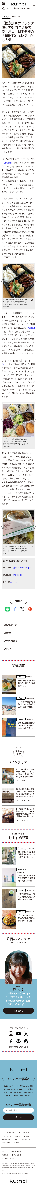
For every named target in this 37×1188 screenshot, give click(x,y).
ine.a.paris (14, 582)
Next (34, 280)
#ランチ (7, 649)
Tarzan (16, 1139)
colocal (25, 1139)
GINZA (17, 1136)
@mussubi (17, 575)
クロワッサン (6, 1136)
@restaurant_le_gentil (22, 567)
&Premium (6, 1139)
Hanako (26, 1136)
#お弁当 (7, 633)
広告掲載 (5, 1155)
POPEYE (17, 1143)
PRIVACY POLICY (8, 1158)
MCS (3, 1151)
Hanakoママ (6, 1143)
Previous (2, 280)
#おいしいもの (10, 625)
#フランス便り (10, 641)
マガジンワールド (15, 1151)
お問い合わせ (16, 1155)
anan (4, 1133)
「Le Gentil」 (8, 163)
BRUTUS (12, 1133)
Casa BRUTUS (24, 1133)
